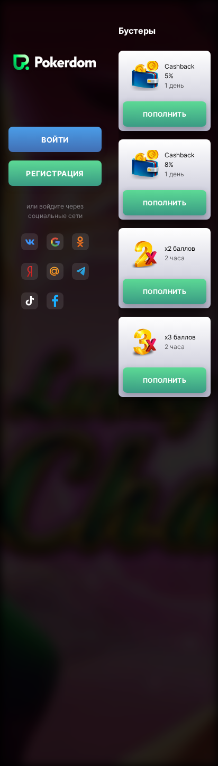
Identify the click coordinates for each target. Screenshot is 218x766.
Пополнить (164, 114)
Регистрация (55, 173)
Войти (54, 139)
